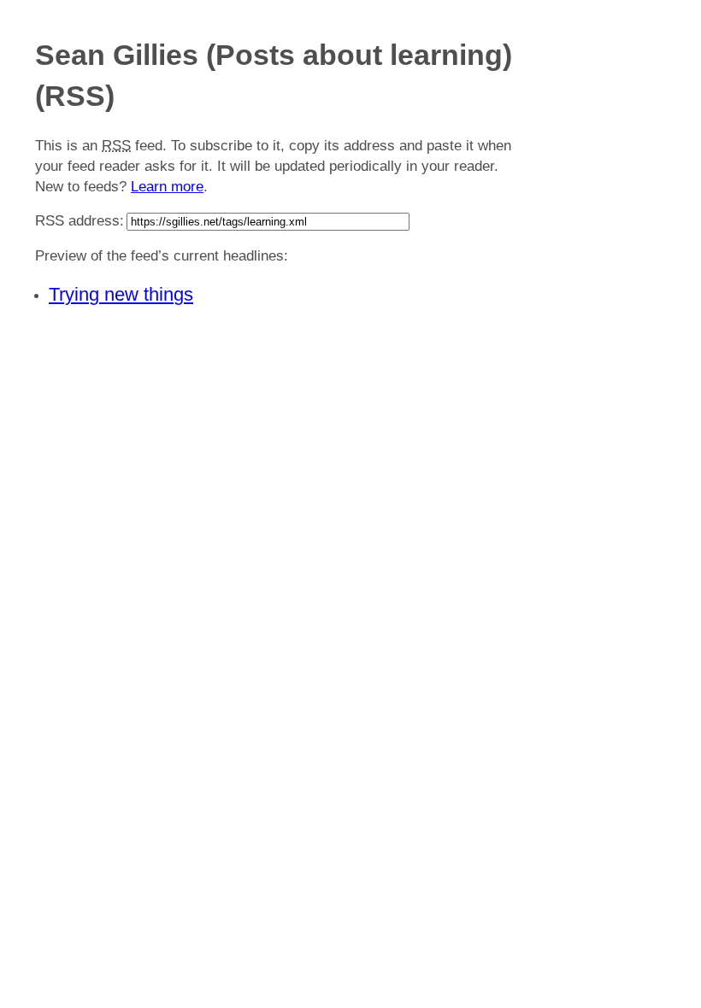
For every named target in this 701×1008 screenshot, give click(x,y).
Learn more (167, 187)
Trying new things (121, 294)
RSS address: (79, 221)
